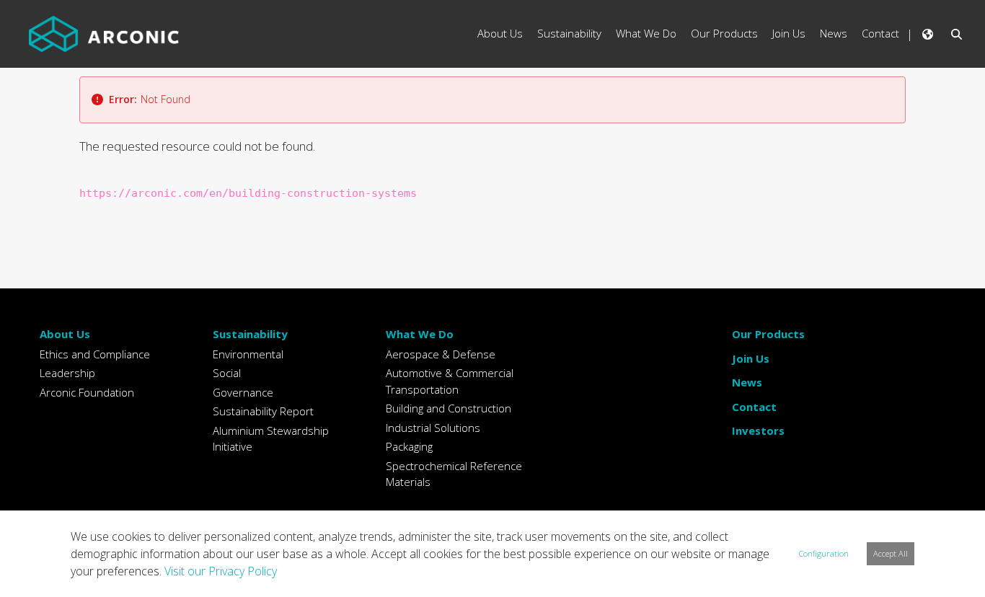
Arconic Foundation (87, 392)
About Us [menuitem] (500, 33)
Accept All (890, 553)
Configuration (824, 553)
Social (227, 373)
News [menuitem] (833, 33)
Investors (758, 430)
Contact (754, 406)
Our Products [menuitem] (724, 33)
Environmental (248, 354)
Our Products (768, 334)
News (747, 382)
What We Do (420, 334)
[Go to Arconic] (104, 34)
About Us (65, 334)
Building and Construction (448, 408)
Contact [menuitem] (880, 33)
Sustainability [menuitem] (569, 33)
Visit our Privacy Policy (220, 571)
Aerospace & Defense (440, 354)
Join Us (750, 358)
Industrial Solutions (433, 427)
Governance (243, 392)
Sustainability (250, 334)
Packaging (409, 446)
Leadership (67, 373)
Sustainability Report (263, 411)
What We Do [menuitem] (646, 33)
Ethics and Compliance (95, 354)
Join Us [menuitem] (788, 33)
